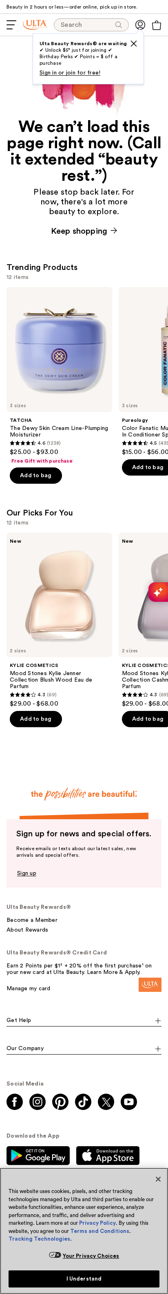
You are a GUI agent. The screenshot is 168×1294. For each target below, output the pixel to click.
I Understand (84, 1278)
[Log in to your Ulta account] (140, 24)
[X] (133, 43)
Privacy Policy (97, 1223)
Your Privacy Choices (91, 1256)
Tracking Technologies (39, 1238)
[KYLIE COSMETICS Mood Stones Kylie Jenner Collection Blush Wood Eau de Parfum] (59, 620)
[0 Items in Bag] (156, 25)
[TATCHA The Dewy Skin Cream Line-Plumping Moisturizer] (59, 375)
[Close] (158, 1179)
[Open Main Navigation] (11, 24)
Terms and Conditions (99, 1231)
